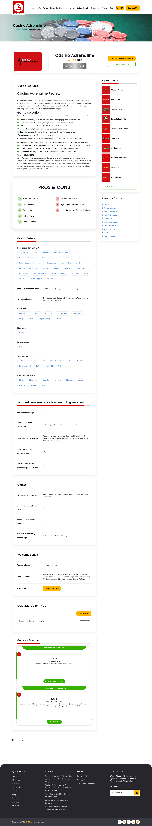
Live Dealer (108, 219)
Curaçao (22, 333)
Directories (95, 8)
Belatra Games (24, 313)
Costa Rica (56, 258)
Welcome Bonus (110, 236)
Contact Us (133, 8)
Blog (111, 8)
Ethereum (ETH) (25, 366)
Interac (80, 380)
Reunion (64, 273)
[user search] (118, 8)
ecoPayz (58, 380)
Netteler (33, 385)
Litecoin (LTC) (49, 366)
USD (60, 366)
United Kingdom (36, 279)
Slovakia (22, 279)
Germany (38, 263)
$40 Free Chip (54, 722)
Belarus (68, 252)
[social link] (120, 822)
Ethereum (69, 380)
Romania (75, 273)
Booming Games (63, 313)
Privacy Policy (83, 776)
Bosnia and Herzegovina (28, 258)
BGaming (48, 313)
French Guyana (25, 263)
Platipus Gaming (44, 319)
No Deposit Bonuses (111, 222)
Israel (78, 263)
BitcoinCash (33, 380)
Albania (35, 252)
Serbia (85, 273)
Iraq (69, 263)
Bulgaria (45, 258)
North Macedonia (39, 273)
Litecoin (22, 385)
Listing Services (56, 8)
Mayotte (45, 268)
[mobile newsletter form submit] (136, 792)
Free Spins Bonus (110, 212)
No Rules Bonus (110, 226)
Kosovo (22, 268)
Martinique (33, 268)
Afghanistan (23, 252)
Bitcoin (22, 380)
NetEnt (30, 319)
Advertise (16, 805)
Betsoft (37, 313)
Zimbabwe (50, 279)
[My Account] (122, 8)
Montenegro (68, 268)
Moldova (56, 268)
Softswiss (58, 319)
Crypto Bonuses (110, 208)
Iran (62, 263)
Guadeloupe (51, 263)
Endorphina (77, 313)
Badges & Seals (82, 8)
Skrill (43, 385)
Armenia (46, 252)
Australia (57, 252)
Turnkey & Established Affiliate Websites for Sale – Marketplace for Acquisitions (58, 787)
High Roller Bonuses (111, 215)
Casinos (15, 798)
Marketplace (69, 8)
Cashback (107, 205)
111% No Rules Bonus (52, 588)
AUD (21, 361)
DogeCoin (46, 380)
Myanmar (81, 268)
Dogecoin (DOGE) (75, 361)
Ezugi (21, 319)
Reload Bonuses (110, 229)
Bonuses (15, 802)
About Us (16, 780)
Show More (108, 187)
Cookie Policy (82, 780)
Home (33, 8)
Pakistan (54, 273)
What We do (43, 8)
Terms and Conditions (86, 783)
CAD (62, 361)
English (22, 347)
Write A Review (83, 613)
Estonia (67, 258)
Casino (22, 29)
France (77, 258)
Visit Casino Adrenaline (121, 58)
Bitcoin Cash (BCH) (49, 361)
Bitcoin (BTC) (32, 361)
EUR (37, 366)
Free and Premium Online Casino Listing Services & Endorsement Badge (58, 778)
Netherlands (23, 273)
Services (15, 783)
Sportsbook (108, 233)
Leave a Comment (122, 64)
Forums (104, 8)
